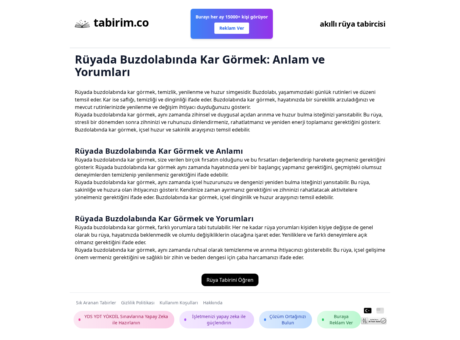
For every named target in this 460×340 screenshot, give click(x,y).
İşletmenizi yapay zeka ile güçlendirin (219, 319)
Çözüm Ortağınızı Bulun (287, 319)
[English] (380, 311)
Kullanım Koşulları (179, 303)
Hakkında (212, 303)
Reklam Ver (231, 28)
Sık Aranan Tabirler (96, 303)
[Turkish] (367, 311)
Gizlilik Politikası (138, 303)
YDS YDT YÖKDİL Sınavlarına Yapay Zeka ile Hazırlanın (126, 319)
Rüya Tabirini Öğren (230, 279)
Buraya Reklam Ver (341, 319)
